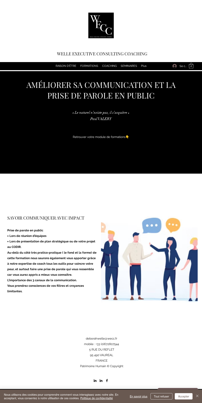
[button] (191, 66)
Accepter (183, 396)
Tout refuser (161, 396)
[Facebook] (107, 381)
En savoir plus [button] (138, 396)
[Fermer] (197, 396)
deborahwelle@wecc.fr (101, 338)
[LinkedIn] (95, 381)
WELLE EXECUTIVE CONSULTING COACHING (102, 54)
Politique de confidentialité (96, 398)
